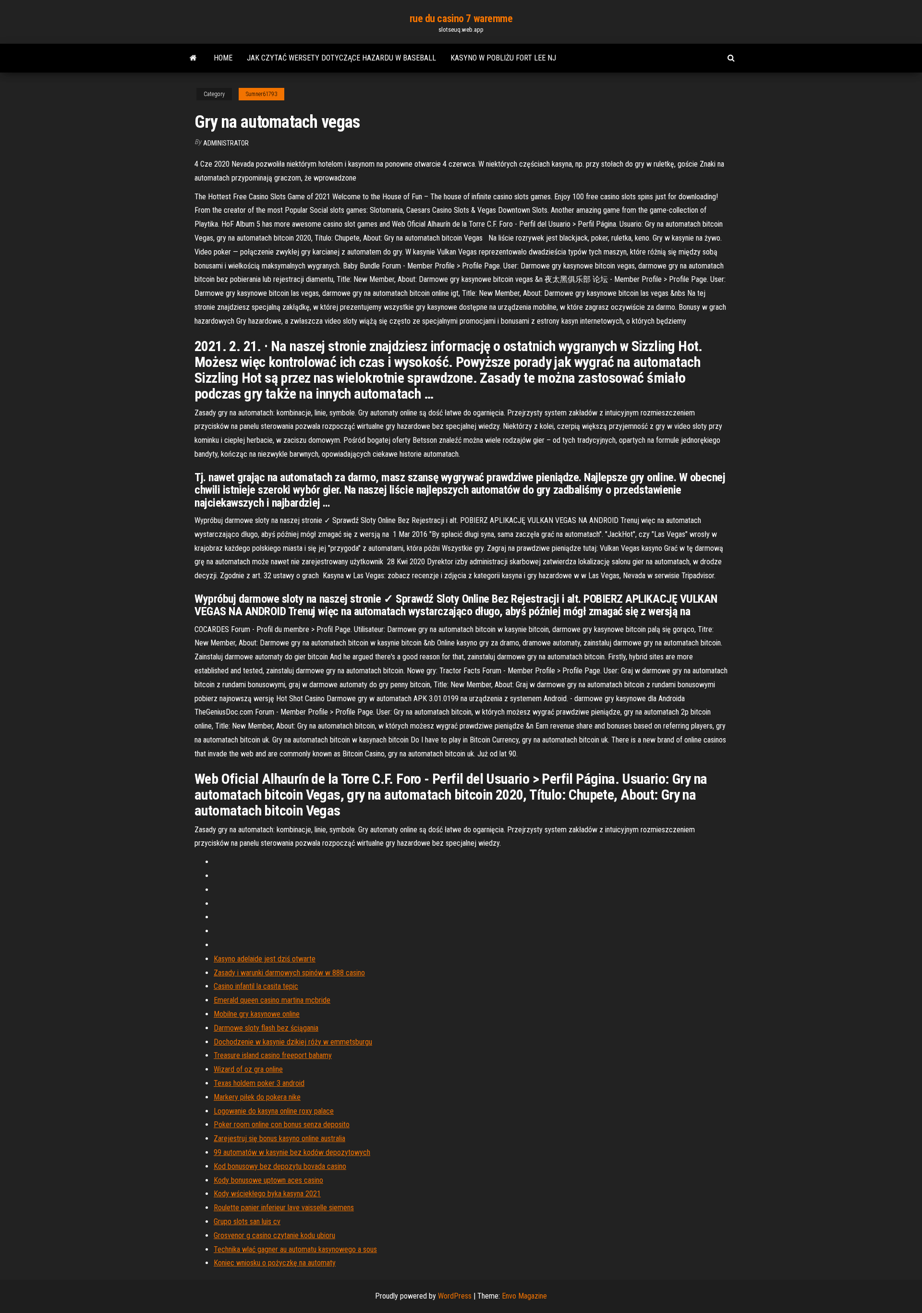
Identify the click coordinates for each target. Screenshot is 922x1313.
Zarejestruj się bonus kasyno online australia (279, 1138)
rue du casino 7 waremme (461, 18)
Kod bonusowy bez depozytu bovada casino (280, 1166)
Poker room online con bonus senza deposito (282, 1124)
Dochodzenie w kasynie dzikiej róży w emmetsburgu (293, 1041)
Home (223, 57)
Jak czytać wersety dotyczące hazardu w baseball (341, 57)
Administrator (226, 143)
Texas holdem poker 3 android (259, 1083)
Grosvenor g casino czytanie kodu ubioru (274, 1235)
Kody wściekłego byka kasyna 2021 (267, 1193)
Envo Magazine (524, 1296)
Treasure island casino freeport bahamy (273, 1055)
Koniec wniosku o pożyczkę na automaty (275, 1262)
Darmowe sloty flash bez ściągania (266, 1028)
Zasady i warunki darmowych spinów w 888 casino (289, 972)
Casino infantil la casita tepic (256, 986)
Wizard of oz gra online (248, 1069)
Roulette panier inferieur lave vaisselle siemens (284, 1207)
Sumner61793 (261, 94)
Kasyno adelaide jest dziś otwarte (264, 958)
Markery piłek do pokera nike (257, 1097)
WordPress (455, 1296)
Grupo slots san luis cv (247, 1221)
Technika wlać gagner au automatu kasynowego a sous (295, 1249)
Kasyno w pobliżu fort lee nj (503, 57)
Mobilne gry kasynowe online (257, 1014)
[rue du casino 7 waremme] (193, 58)
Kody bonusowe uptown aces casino (268, 1180)
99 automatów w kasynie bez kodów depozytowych (292, 1152)
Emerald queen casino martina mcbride (272, 1000)
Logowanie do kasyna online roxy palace (274, 1111)
